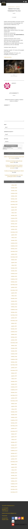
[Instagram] (19, 518)
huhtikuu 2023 (14, 276)
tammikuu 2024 (14, 251)
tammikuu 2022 (14, 315)
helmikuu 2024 (14, 248)
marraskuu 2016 (14, 461)
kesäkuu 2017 (14, 445)
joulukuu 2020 (14, 340)
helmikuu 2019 (14, 392)
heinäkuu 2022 (14, 298)
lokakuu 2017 (14, 434)
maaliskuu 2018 (14, 420)
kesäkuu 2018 (14, 414)
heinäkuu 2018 (14, 411)
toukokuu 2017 (14, 447)
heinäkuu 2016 (14, 472)
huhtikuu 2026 (14, 196)
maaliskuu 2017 (14, 450)
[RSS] (22, 518)
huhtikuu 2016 (14, 481)
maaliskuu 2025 (14, 221)
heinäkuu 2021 (14, 328)
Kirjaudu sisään (5, 519)
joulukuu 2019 (14, 367)
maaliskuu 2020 (14, 359)
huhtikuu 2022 (14, 306)
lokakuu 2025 (14, 207)
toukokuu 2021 (14, 331)
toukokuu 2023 (14, 273)
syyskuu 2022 (14, 293)
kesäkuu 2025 (14, 215)
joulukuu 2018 (14, 398)
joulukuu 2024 (14, 229)
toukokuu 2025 (14, 218)
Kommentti (7, 105)
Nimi (5, 124)
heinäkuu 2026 (14, 187)
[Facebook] (13, 518)
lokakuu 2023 (14, 259)
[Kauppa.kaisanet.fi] (19, 524)
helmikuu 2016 (14, 486)
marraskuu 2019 (14, 370)
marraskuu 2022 (14, 290)
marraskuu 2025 (14, 204)
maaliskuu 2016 (14, 483)
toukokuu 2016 (14, 478)
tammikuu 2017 (14, 456)
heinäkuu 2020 (14, 348)
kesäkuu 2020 (14, 351)
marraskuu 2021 (14, 320)
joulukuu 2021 (14, 317)
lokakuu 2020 (14, 345)
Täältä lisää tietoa (7, 57)
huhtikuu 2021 (14, 334)
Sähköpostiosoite (8, 131)
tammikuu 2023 (14, 284)
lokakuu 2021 (14, 323)
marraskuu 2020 (14, 342)
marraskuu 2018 (14, 400)
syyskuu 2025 (14, 210)
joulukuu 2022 (14, 287)
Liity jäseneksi (5, 518)
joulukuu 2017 (14, 428)
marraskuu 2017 (14, 431)
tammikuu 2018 (14, 425)
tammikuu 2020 (14, 364)
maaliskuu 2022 (14, 309)
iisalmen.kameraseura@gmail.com (9, 513)
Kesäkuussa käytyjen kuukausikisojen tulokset (14, 170)
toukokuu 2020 (14, 353)
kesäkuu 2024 (14, 240)
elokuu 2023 (14, 265)
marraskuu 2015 (14, 492)
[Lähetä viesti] (13, 521)
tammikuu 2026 (14, 201)
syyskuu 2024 (14, 234)
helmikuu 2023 (14, 281)
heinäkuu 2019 (14, 381)
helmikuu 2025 (14, 223)
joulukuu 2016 (14, 459)
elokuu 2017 (14, 439)
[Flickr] (16, 518)
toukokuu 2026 (14, 193)
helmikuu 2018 (14, 423)
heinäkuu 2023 (14, 268)
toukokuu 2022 (14, 304)
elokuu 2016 (14, 470)
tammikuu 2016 (14, 489)
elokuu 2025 (14, 212)
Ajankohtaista (11, 6)
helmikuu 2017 (14, 453)
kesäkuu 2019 (14, 384)
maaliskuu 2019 (14, 389)
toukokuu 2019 (14, 387)
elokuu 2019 (14, 378)
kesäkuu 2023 (14, 270)
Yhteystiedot (4, 515)
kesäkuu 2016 (14, 475)
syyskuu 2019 (14, 376)
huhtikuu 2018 (14, 417)
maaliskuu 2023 (14, 279)
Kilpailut (18, 6)
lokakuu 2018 (14, 403)
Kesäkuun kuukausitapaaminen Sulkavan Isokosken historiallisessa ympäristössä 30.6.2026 (14, 167)
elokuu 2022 (14, 295)
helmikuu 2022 (14, 312)
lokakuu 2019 (14, 373)
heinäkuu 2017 (14, 442)
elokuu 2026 (14, 185)
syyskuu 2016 (14, 467)
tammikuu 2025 (14, 226)
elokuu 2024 (14, 237)
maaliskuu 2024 (14, 246)
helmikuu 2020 (14, 362)
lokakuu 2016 (14, 464)
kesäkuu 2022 (14, 301)
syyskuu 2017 (14, 436)
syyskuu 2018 (14, 406)
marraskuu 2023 (14, 257)
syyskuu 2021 (14, 326)
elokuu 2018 (14, 409)
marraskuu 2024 (14, 232)
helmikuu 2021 (14, 337)
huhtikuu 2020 (14, 356)
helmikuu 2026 (14, 198)
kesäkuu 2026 (14, 190)
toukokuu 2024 (14, 243)
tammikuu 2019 (14, 395)
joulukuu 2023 (14, 254)
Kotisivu (6, 138)
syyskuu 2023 (14, 262)
